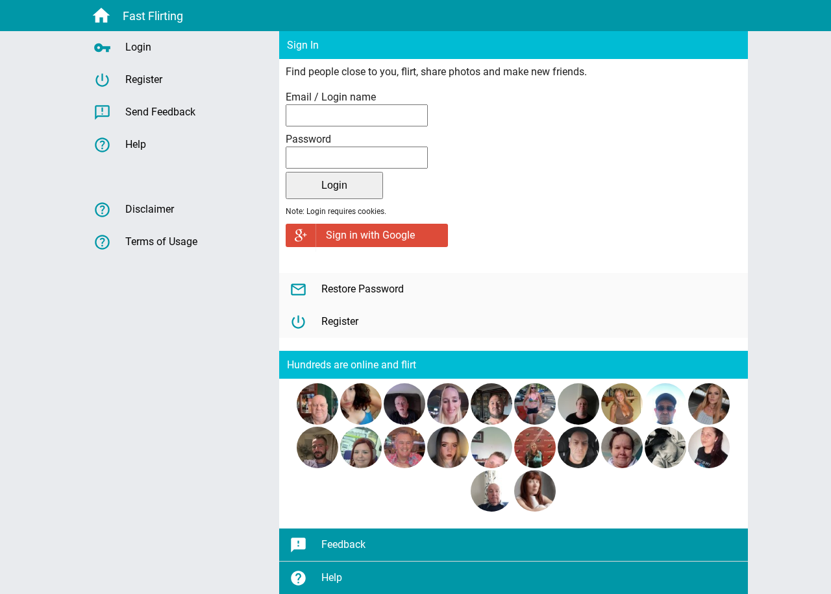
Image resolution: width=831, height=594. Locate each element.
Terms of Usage (161, 241)
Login (138, 47)
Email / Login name (331, 97)
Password (308, 139)
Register (339, 321)
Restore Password (362, 289)
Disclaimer (149, 209)
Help (331, 577)
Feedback (343, 544)
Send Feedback (160, 112)
